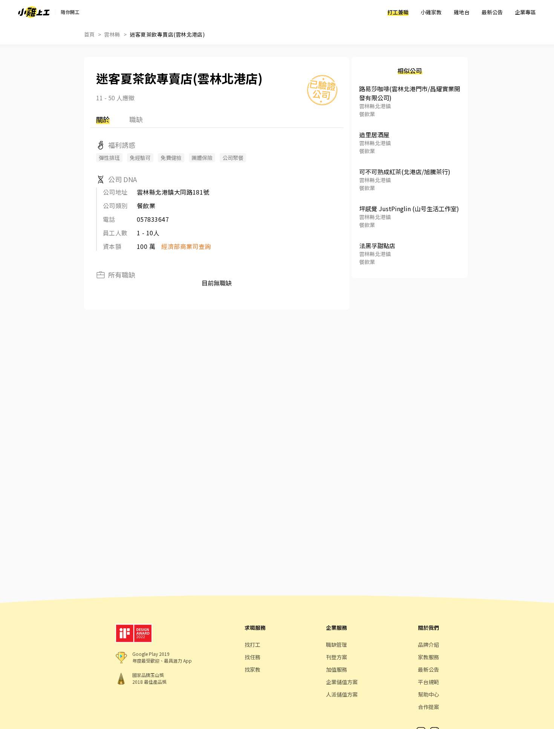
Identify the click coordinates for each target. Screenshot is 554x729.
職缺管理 (336, 644)
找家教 (252, 669)
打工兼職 (398, 12)
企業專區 (525, 12)
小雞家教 (431, 12)
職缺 (136, 119)
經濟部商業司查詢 (186, 246)
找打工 (252, 644)
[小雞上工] (34, 12)
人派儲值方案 (342, 694)
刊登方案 (336, 657)
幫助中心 (428, 694)
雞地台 (462, 12)
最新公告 (492, 12)
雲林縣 (112, 34)
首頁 (89, 34)
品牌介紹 (428, 644)
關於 (103, 119)
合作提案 (428, 707)
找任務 (252, 657)
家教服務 (428, 657)
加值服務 (336, 669)
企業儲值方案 (342, 682)
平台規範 (428, 682)
